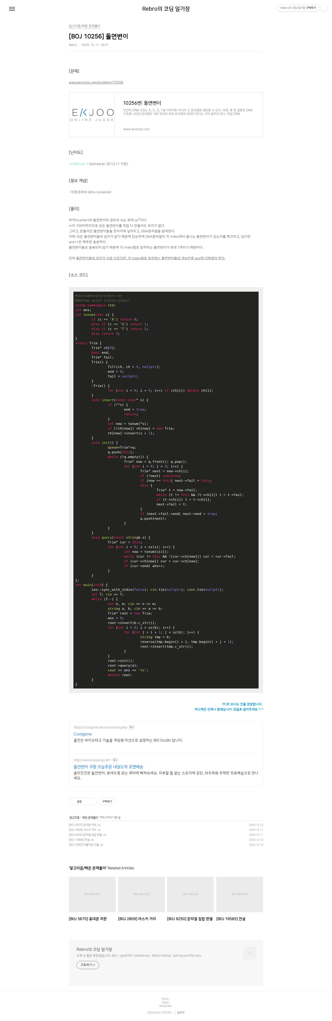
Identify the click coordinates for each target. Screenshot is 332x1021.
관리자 (181, 1012)
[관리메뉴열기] (324, 8)
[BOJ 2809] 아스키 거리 (82, 829)
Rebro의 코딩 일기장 (166, 9)
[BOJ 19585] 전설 (79, 839)
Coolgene (83, 734)
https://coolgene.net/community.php (100, 727)
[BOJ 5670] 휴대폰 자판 (82, 824)
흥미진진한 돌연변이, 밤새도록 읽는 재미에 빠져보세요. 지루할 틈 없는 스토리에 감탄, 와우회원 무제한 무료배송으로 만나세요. (166, 775)
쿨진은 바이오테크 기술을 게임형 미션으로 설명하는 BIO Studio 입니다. (128, 740)
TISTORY (166, 1012)
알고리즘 (74, 817)
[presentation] (137, 220)
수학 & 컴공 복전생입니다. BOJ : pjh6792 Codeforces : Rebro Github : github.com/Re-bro (139, 956)
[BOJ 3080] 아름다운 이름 (84, 844)
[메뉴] (11, 9)
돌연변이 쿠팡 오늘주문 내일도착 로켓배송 (108, 767)
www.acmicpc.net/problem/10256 (96, 82)
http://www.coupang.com (92, 760)
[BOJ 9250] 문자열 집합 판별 (85, 834)
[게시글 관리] (91, 801)
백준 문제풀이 (90, 817)
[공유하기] (86, 801)
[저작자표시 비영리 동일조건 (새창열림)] (122, 801)
